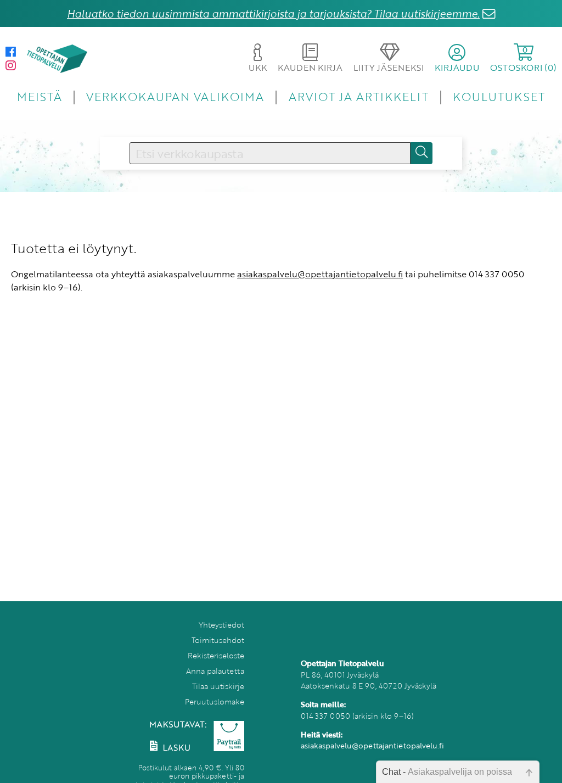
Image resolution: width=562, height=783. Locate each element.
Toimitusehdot (218, 640)
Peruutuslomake (214, 701)
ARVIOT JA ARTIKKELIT (359, 96)
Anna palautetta (215, 670)
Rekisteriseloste (216, 655)
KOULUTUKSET (498, 96)
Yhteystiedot (221, 624)
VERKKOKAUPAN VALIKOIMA (175, 96)
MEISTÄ (39, 96)
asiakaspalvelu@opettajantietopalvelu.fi (320, 274)
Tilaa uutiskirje (218, 686)
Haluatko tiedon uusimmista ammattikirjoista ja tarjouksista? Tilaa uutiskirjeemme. (273, 13)
